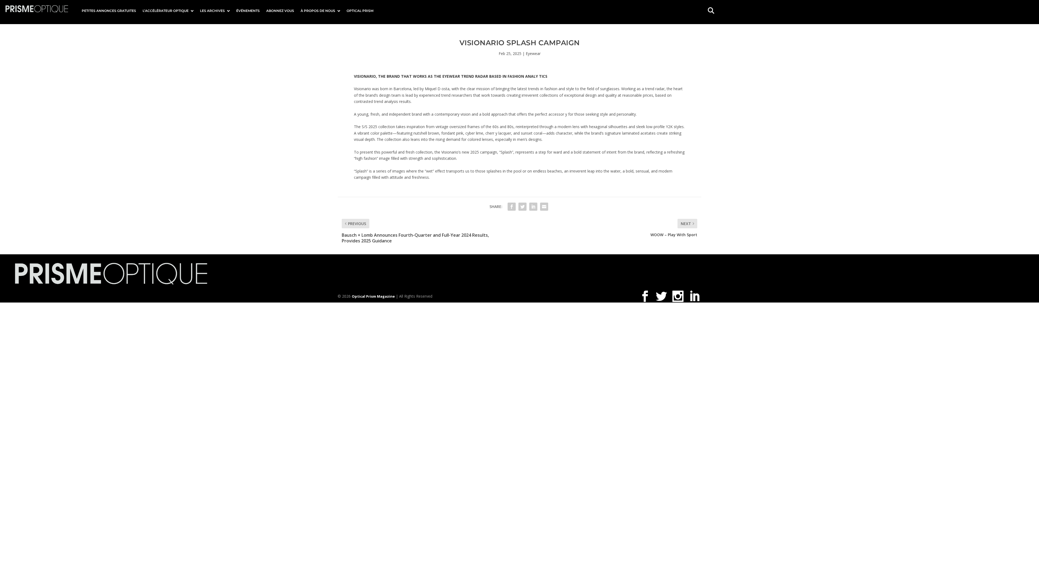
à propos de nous (318, 11)
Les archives (212, 11)
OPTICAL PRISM (360, 11)
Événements (248, 11)
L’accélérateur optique (166, 11)
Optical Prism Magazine (373, 296)
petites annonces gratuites (109, 11)
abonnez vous (280, 11)
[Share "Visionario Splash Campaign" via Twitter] (522, 206)
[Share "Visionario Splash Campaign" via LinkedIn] (533, 206)
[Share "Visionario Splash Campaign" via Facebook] (511, 206)
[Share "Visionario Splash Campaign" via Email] (544, 206)
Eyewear (533, 53)
